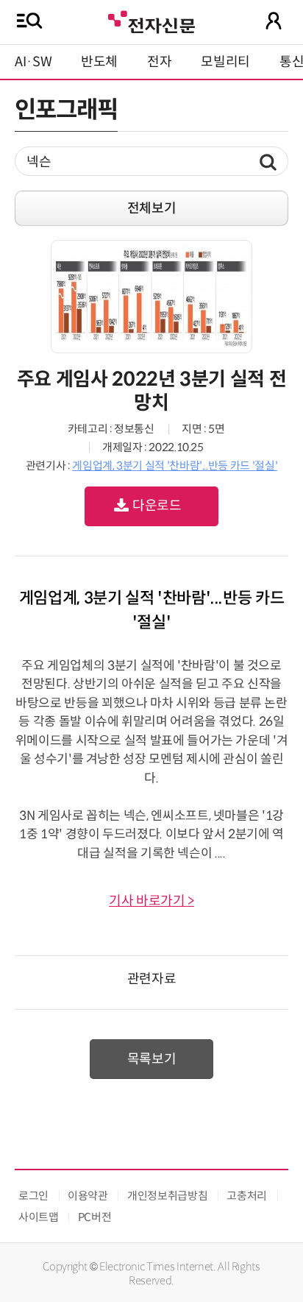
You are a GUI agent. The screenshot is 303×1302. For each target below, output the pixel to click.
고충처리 (247, 1196)
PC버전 (95, 1217)
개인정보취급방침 (167, 1196)
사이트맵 (38, 1217)
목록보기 (152, 1059)
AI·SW (33, 62)
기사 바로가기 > (151, 901)
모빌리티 (225, 62)
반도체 (99, 62)
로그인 (33, 1196)
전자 (159, 62)
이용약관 (88, 1196)
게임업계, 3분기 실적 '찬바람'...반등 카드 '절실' (174, 466)
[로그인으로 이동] (273, 20)
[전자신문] (151, 20)
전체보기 (152, 208)
